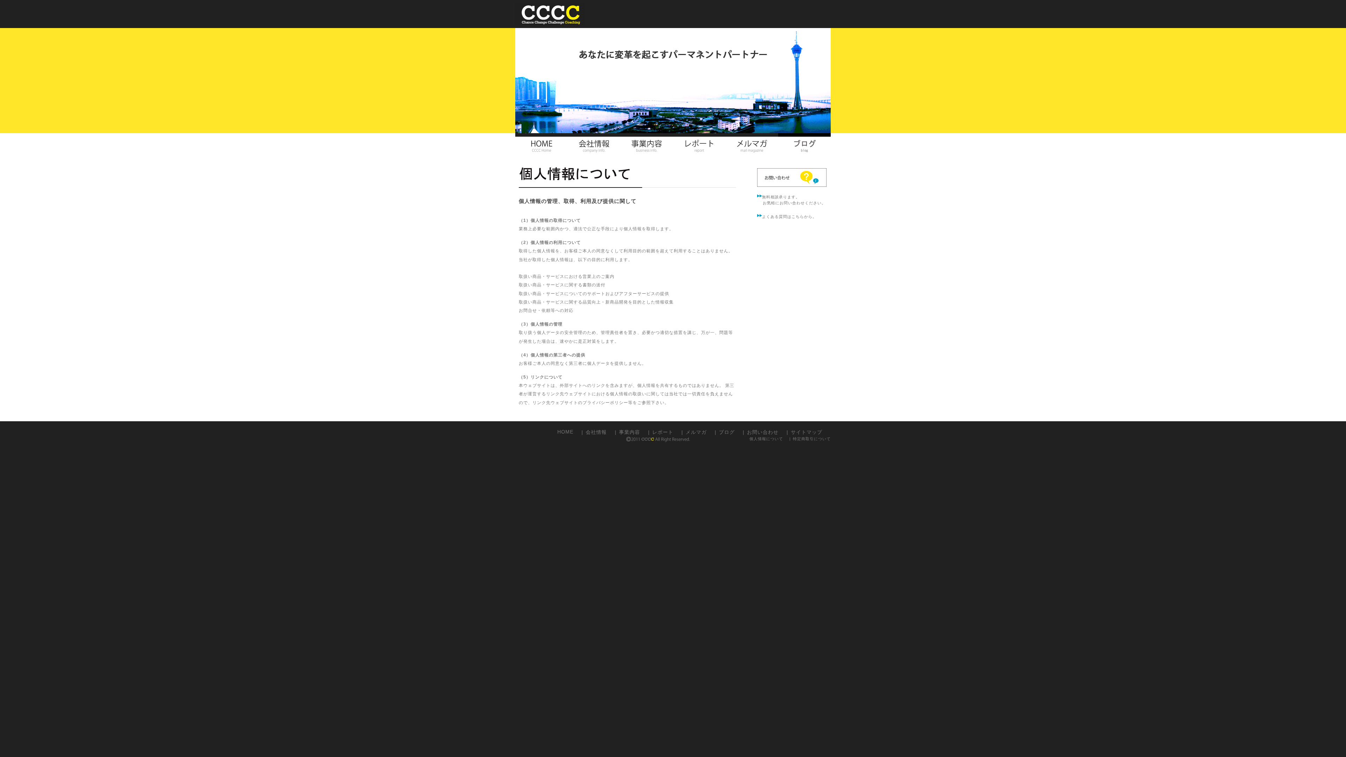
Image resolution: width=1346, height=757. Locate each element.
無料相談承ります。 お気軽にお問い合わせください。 (791, 200)
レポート (662, 431)
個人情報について (766, 439)
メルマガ (696, 431)
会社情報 (596, 431)
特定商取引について (812, 439)
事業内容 (629, 431)
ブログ (727, 431)
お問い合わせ (763, 431)
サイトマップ (806, 431)
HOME (565, 431)
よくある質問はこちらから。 (789, 216)
